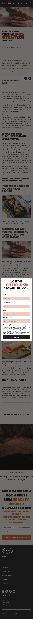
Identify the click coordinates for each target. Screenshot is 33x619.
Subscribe (16, 337)
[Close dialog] (30, 279)
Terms (23, 333)
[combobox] (5, 321)
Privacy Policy (17, 333)
